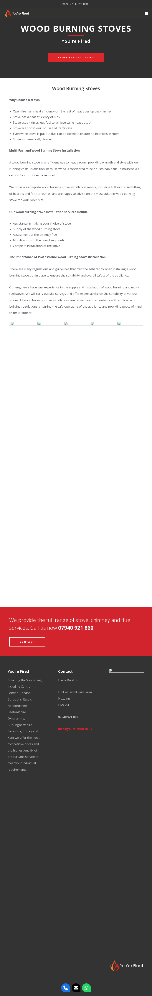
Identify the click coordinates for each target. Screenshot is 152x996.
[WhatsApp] (86, 987)
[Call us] (65, 987)
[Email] (76, 987)
